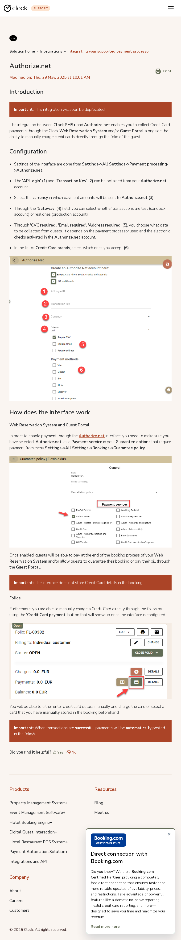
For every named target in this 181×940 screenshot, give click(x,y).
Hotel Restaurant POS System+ (38, 842)
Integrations (51, 51)
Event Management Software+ (37, 812)
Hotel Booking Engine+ (30, 822)
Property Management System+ (38, 803)
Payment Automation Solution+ (38, 851)
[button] (13, 42)
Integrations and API (28, 861)
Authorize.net (92, 436)
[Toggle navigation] (171, 8)
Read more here (105, 926)
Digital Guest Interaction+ (33, 832)
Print (167, 71)
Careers (16, 900)
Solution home (22, 51)
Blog (98, 803)
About (15, 891)
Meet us (101, 812)
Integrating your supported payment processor (109, 51)
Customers (19, 910)
